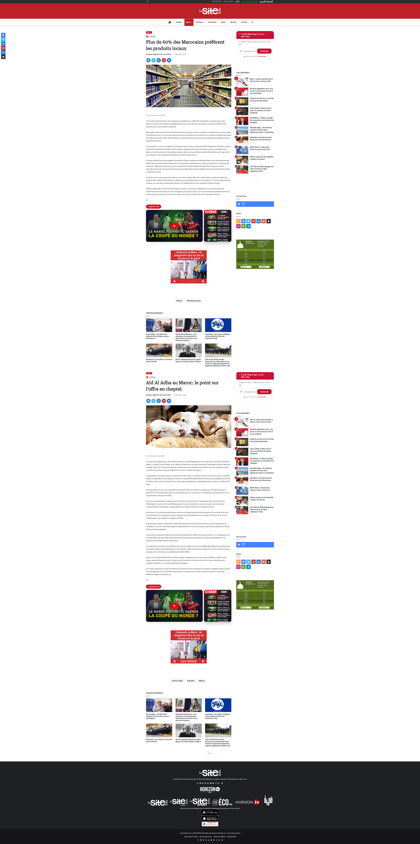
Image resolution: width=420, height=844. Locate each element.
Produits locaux (194, 301)
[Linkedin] (159, 60)
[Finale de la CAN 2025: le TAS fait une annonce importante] (242, 101)
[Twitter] (153, 60)
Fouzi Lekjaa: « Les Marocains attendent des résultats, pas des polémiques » (157, 336)
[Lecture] (174, 226)
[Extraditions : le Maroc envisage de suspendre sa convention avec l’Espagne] (242, 121)
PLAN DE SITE (231, 836)
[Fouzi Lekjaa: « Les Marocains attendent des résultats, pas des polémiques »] (159, 325)
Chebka (179, 22)
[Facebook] (148, 60)
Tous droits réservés (234, 833)
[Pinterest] (164, 60)
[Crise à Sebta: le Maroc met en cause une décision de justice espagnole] (242, 111)
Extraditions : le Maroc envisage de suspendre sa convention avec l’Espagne (262, 120)
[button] (174, 226)
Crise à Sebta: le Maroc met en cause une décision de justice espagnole (260, 110)
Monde (233, 22)
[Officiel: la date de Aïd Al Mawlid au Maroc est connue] (242, 160)
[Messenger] (169, 60)
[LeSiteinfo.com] (210, 11)
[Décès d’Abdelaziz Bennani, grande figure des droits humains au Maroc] (189, 350)
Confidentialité (261, 56)
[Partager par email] (3, 57)
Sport (223, 22)
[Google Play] (219, 783)
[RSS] (198, 783)
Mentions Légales (219, 836)
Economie (212, 22)
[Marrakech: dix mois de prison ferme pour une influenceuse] (242, 140)
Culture (244, 22)
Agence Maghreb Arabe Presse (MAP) (159, 54)
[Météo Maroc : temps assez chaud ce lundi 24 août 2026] (242, 150)
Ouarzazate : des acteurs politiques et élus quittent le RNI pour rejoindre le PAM (217, 336)
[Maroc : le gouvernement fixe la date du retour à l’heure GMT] (242, 82)
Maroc (188, 22)
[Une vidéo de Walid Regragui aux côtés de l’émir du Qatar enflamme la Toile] (242, 169)
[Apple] (214, 783)
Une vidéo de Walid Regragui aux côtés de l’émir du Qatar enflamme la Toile (262, 169)
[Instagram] (216, 783)
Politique (199, 22)
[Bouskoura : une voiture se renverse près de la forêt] (159, 350)
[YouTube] (211, 783)
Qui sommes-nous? (205, 836)
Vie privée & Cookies (191, 836)
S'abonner (264, 51)
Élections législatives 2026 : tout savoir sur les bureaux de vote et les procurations (261, 91)
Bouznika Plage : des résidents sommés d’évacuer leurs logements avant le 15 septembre (262, 130)
